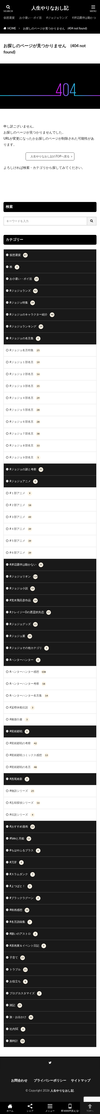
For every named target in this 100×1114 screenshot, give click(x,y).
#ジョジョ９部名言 (24, 457)
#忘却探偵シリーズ (25, 802)
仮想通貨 (9, 17)
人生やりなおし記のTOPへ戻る (50, 156)
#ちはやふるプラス (24, 850)
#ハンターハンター (24, 659)
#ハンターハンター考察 (27, 683)
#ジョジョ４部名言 (25, 397)
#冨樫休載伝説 (21, 707)
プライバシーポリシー (50, 1080)
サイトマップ (80, 1080)
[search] (92, 221)
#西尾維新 (19, 779)
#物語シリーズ (22, 790)
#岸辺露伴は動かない (85, 17)
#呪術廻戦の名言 (23, 767)
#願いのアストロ (23, 933)
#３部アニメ (20, 517)
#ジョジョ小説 (22, 588)
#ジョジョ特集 (22, 302)
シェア (30, 1111)
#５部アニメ (20, 540)
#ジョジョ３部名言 (25, 386)
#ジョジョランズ (56, 17)
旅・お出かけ (21, 1017)
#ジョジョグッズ (23, 624)
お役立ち (18, 981)
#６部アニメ (20, 552)
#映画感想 (19, 910)
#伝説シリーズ (21, 814)
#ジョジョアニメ (23, 481)
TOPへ (90, 1111)
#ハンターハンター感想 (28, 671)
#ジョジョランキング (26, 326)
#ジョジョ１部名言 (25, 362)
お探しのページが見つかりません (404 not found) (55, 28)
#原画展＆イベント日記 (27, 945)
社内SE (17, 1029)
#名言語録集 (20, 921)
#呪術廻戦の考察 (23, 743)
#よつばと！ (20, 886)
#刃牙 (16, 862)
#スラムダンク (21, 874)
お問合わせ (20, 1080)
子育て (17, 957)
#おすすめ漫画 (22, 826)
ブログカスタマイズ (25, 993)
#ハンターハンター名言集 (29, 695)
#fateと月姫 (20, 838)
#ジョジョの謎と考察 (26, 469)
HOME (11, 28)
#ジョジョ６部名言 (25, 421)
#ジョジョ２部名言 (25, 374)
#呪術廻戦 (19, 731)
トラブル (18, 969)
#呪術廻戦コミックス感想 (29, 755)
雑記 (15, 1005)
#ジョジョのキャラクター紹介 (31, 314)
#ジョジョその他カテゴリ (28, 648)
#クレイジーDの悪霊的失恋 (30, 612)
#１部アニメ (20, 493)
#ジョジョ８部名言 (25, 445)
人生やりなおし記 (50, 8)
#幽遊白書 (19, 719)
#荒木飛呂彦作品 (23, 600)
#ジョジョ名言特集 (25, 350)
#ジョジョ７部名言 (25, 433)
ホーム (10, 1111)
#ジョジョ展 (20, 636)
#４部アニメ (20, 528)
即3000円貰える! (70, 1111)
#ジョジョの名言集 (24, 338)
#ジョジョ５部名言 (25, 409)
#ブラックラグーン (24, 898)
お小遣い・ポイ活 (30, 17)
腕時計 (17, 1041)
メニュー (50, 1111)
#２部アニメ (20, 505)
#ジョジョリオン (23, 576)
